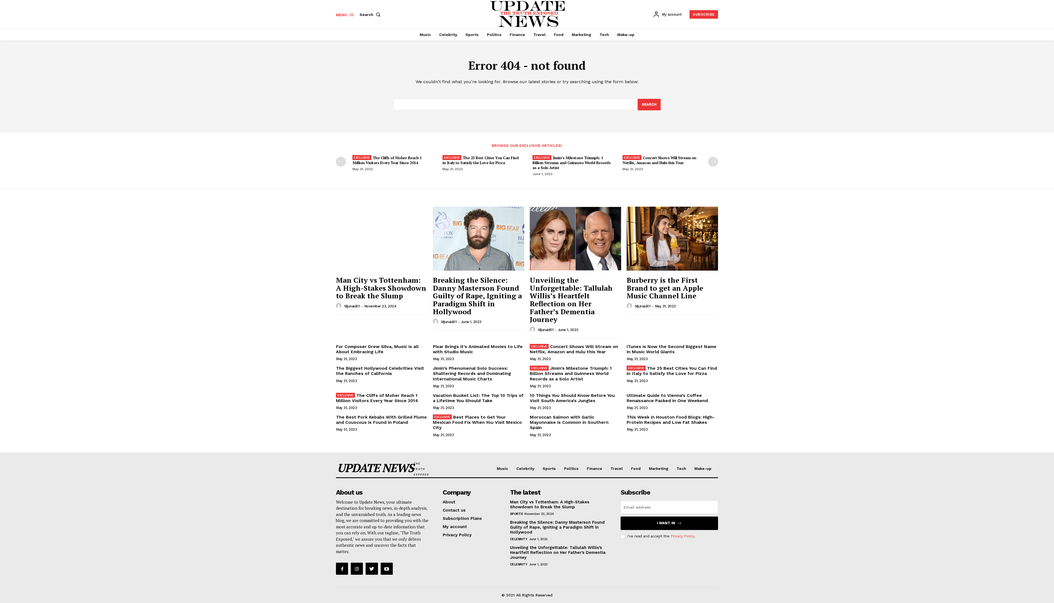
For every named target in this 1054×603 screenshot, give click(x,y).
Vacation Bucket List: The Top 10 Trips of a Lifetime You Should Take (478, 398)
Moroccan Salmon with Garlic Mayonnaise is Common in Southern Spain (569, 422)
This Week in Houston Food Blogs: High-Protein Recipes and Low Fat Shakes (671, 419)
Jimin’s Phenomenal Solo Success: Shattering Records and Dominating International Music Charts (472, 373)
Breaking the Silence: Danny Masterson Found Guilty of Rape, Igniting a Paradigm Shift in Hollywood (477, 295)
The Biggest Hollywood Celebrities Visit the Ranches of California (380, 371)
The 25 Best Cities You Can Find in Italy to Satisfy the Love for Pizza (480, 160)
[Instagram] (357, 569)
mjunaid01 (352, 306)
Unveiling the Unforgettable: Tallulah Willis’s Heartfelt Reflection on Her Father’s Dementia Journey (571, 299)
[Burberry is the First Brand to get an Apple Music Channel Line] (672, 239)
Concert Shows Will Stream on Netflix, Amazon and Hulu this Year (659, 160)
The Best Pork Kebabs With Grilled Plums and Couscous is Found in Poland (381, 419)
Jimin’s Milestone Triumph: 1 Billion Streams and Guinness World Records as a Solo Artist (571, 162)
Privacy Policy (682, 536)
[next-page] (713, 162)
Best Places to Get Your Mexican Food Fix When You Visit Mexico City (477, 422)
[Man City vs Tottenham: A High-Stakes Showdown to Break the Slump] (381, 239)
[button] (371, 14)
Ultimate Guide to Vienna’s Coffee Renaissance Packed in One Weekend (667, 398)
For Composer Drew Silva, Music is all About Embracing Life (377, 349)
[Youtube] (387, 569)
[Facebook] (342, 569)
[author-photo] (339, 306)
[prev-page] (341, 162)
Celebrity (519, 539)
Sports (516, 514)
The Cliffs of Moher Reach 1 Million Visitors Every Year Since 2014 (387, 160)
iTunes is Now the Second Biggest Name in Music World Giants (671, 349)
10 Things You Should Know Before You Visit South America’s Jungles (572, 398)
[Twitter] (372, 569)
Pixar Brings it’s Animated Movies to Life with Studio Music (478, 349)
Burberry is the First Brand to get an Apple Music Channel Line (665, 287)
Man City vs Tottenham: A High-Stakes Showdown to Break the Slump (381, 287)
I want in (666, 523)
